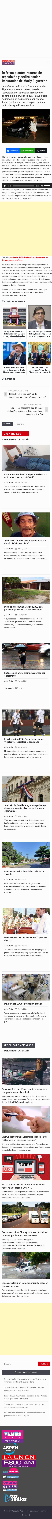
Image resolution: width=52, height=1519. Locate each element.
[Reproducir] (5, 186)
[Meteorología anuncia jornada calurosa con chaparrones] (26, 656)
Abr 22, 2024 (22, 681)
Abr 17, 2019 (22, 549)
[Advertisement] (26, 27)
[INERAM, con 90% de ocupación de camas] (26, 987)
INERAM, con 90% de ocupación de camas (24, 1003)
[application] (27, 185)
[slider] (47, 185)
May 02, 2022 (22, 816)
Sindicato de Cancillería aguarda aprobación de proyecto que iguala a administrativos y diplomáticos (25, 808)
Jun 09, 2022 (22, 1009)
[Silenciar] (42, 186)
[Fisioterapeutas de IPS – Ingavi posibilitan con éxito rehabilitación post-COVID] (26, 458)
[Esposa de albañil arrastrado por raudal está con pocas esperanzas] (26, 1265)
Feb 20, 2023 (22, 615)
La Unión (10, 482)
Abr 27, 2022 (22, 879)
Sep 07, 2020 (22, 946)
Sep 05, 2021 (22, 482)
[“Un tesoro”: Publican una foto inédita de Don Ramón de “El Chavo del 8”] (26, 524)
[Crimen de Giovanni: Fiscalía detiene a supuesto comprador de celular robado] (26, 1071)
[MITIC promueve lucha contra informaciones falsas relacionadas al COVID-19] (26, 1167)
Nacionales (20, 424)
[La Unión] (8, 62)
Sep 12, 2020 (22, 747)
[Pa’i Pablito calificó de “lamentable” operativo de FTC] (26, 921)
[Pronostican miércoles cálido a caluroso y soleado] (26, 855)
